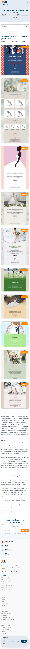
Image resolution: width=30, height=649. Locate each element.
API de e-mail (4, 587)
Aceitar (24, 641)
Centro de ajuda (4, 611)
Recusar (18, 641)
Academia (3, 597)
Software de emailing (6, 579)
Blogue (2, 595)
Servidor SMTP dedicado (6, 585)
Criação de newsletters (6, 581)
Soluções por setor (5, 578)
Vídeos (2, 601)
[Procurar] (26, 26)
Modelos (3, 583)
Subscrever (25, 530)
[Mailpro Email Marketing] (3, 562)
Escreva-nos (4, 615)
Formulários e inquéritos (6, 589)
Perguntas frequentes (6, 613)
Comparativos (4, 605)
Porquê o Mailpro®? (5, 625)
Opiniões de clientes (5, 633)
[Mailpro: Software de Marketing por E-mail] (4, 3)
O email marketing (5, 603)
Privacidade (11, 641)
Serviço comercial (5, 629)
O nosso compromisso (6, 627)
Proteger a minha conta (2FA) (7, 619)
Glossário (3, 599)
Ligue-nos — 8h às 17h (6, 617)
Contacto (3, 631)
